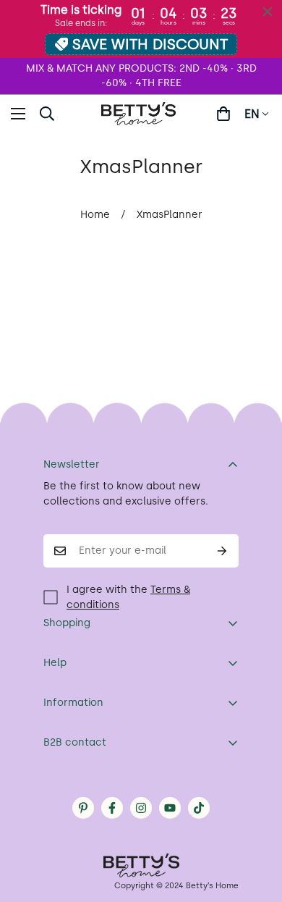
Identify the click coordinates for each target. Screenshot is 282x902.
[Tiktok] (199, 808)
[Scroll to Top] (256, 825)
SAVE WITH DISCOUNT (150, 44)
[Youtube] (170, 808)
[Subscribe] (222, 551)
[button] (223, 113)
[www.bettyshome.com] (141, 113)
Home (95, 214)
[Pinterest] (83, 808)
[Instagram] (141, 808)
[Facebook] (112, 808)
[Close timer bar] (267, 11)
